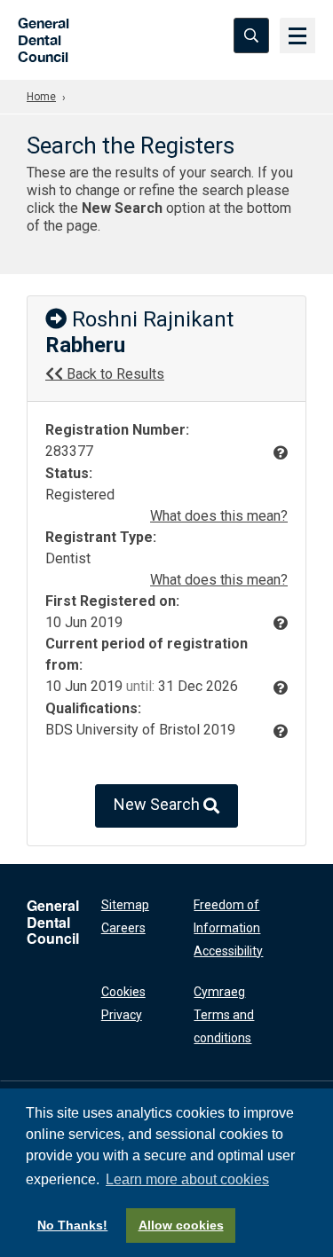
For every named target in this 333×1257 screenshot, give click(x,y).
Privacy (121, 1015)
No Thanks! (72, 1225)
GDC (38, 35)
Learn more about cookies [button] (187, 1179)
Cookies (123, 992)
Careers (123, 928)
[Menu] (297, 35)
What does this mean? (219, 515)
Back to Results (113, 373)
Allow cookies (181, 1225)
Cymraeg (219, 992)
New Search (158, 804)
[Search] (251, 35)
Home (41, 96)
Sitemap (125, 905)
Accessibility (228, 951)
